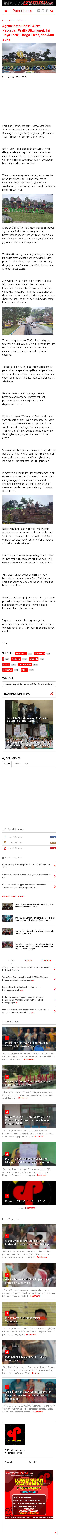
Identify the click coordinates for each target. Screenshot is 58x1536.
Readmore (28, 1059)
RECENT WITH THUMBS (13, 896)
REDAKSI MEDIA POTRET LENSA (25, 1200)
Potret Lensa (22, 11)
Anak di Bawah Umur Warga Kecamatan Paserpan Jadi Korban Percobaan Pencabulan (28, 1395)
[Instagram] (38, 10)
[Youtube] (43, 10)
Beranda (9, 1462)
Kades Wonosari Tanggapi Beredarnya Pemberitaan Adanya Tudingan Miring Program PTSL (27, 1120)
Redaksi (33, 1462)
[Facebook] (47, 10)
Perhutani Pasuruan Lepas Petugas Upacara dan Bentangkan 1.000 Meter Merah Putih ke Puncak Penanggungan (34, 946)
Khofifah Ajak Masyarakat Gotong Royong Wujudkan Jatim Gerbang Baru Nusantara (28, 743)
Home (4, 21)
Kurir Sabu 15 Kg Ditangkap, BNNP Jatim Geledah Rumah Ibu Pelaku (27, 719)
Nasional (12, 21)
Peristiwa (21, 21)
